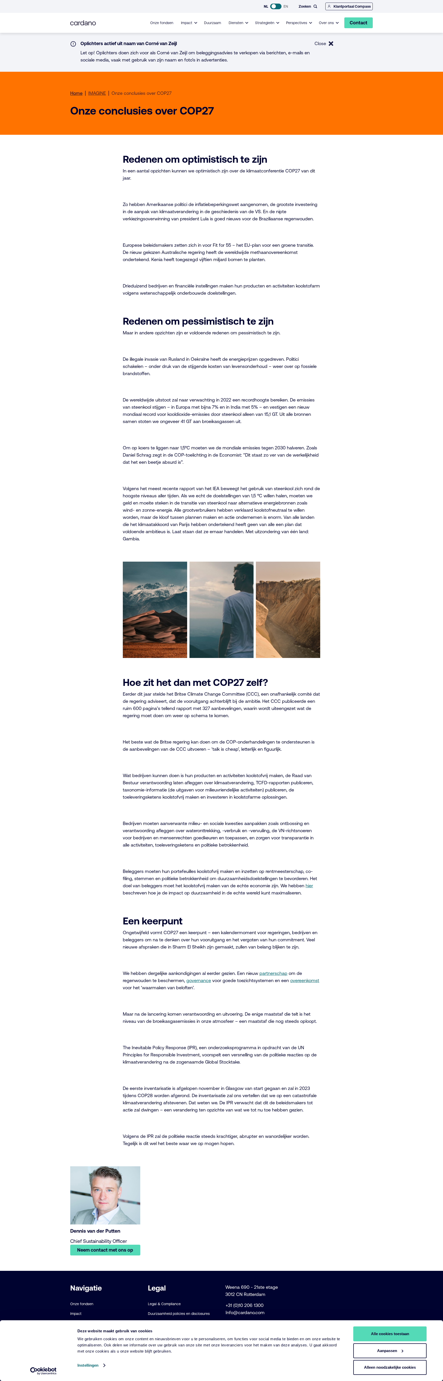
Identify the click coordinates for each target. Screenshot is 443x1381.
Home (76, 93)
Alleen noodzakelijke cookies (390, 1367)
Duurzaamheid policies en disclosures (179, 1314)
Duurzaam (212, 23)
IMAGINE (97, 93)
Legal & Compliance (164, 1304)
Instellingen (87, 1365)
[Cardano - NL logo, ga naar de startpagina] (83, 22)
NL (266, 6)
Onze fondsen (161, 23)
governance (198, 980)
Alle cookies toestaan (390, 1334)
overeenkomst (304, 980)
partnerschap (273, 973)
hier (309, 885)
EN (286, 6)
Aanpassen (387, 1350)
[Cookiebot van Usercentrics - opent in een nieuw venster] (43, 1371)
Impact (76, 1314)
